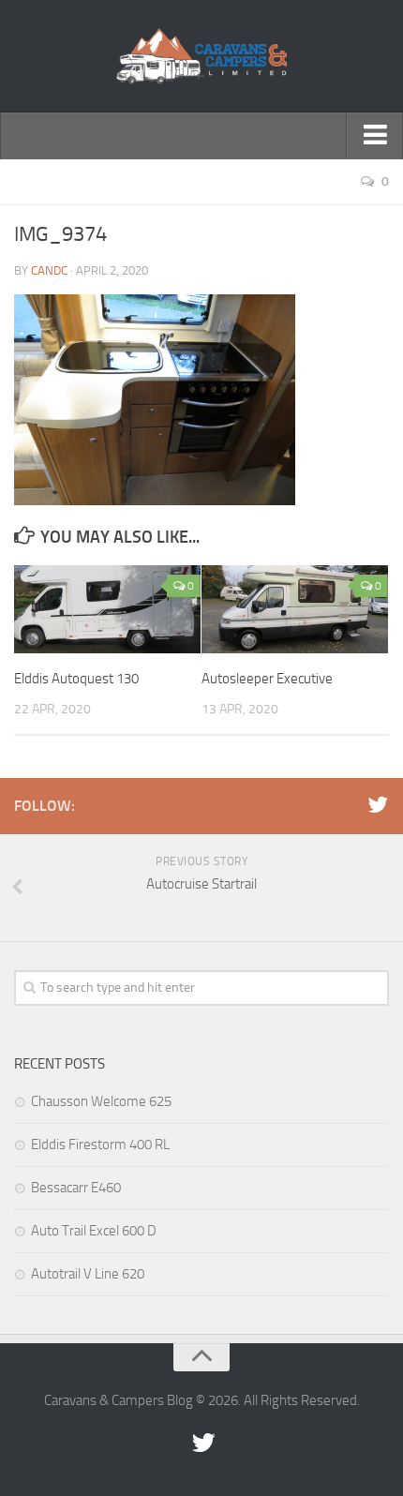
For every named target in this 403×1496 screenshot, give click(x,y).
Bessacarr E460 (76, 1187)
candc (49, 270)
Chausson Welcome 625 (101, 1101)
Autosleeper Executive (267, 678)
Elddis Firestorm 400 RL (100, 1144)
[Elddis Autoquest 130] (107, 609)
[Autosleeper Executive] (295, 609)
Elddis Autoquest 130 (76, 678)
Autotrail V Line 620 (87, 1273)
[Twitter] (377, 805)
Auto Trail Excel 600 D (94, 1230)
